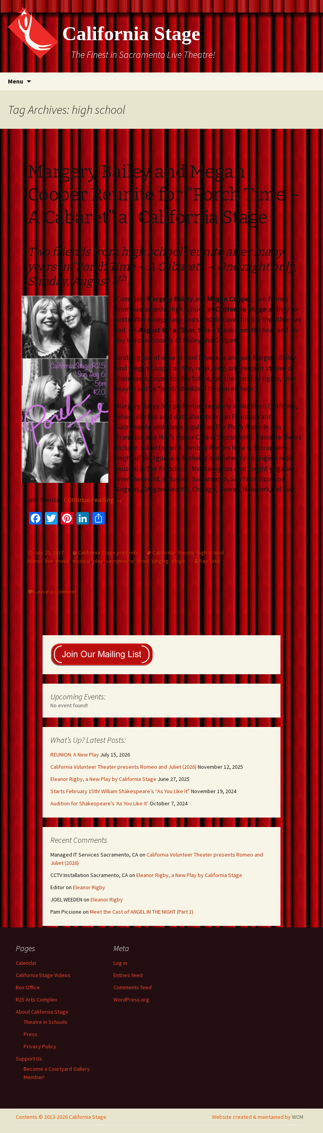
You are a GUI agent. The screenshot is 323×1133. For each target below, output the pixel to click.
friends (185, 552)
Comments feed (132, 987)
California (163, 552)
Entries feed (128, 975)
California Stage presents (108, 552)
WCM (297, 1116)
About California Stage (42, 1011)
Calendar (26, 962)
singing (160, 560)
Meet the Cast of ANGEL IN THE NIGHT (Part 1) (141, 911)
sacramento (120, 560)
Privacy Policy (40, 1046)
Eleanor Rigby (89, 887)
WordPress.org (131, 999)
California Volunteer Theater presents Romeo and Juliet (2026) (123, 766)
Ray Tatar (210, 560)
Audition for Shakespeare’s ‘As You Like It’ (99, 803)
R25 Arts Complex (36, 999)
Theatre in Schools (45, 1021)
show (143, 560)
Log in (120, 962)
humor (35, 560)
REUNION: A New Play (74, 754)
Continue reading (93, 499)
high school (210, 552)
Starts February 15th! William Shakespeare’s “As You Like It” (120, 791)
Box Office (28, 987)
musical (81, 560)
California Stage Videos (43, 975)
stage (178, 560)
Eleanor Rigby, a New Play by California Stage (103, 779)
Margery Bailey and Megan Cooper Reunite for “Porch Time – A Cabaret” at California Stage (164, 194)
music (63, 560)
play (98, 560)
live (49, 560)
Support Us (29, 1058)
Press (30, 1034)
